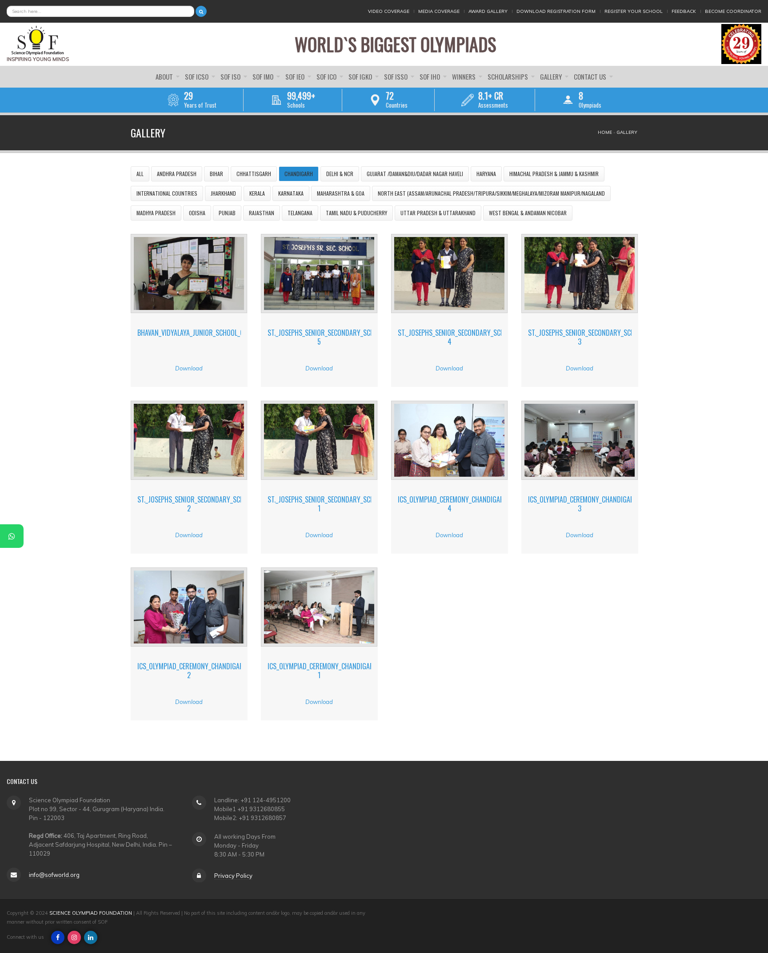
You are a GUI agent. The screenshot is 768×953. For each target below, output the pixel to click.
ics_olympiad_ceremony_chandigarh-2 (193, 670)
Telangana (300, 213)
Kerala (257, 193)
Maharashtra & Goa (340, 193)
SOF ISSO (396, 76)
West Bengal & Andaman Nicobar (528, 213)
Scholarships (508, 76)
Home (605, 132)
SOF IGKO (360, 76)
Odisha (197, 213)
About (165, 76)
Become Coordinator (733, 11)
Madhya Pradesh (156, 213)
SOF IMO (263, 76)
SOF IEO (295, 76)
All (140, 173)
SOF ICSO (197, 76)
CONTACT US (591, 76)
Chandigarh (298, 173)
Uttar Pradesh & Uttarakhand (438, 213)
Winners (464, 76)
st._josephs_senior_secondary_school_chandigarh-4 (477, 336)
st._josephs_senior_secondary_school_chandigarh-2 (216, 503)
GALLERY (551, 76)
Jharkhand (223, 193)
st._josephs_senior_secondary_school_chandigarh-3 (607, 336)
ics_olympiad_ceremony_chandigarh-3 (584, 503)
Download (189, 368)
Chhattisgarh (253, 173)
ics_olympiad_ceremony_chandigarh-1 (324, 670)
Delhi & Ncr (339, 173)
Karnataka (291, 193)
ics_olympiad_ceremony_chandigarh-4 (454, 503)
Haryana (486, 173)
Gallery (626, 132)
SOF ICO (327, 76)
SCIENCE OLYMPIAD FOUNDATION (90, 913)
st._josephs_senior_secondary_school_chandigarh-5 (347, 336)
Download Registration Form (556, 11)
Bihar (216, 173)
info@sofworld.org (54, 874)
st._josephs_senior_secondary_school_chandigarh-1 (347, 503)
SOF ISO (231, 76)
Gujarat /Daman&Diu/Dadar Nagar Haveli (415, 173)
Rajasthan (261, 213)
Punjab (227, 213)
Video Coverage (388, 11)
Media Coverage (439, 11)
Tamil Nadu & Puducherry (356, 213)
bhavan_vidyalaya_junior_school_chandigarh (206, 332)
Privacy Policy (233, 875)
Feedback (684, 11)
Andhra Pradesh (176, 173)
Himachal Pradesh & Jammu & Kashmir (554, 173)
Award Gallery (488, 11)
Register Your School (633, 11)
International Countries (166, 193)
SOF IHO (430, 76)
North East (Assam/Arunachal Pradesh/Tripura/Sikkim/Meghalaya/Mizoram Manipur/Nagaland (491, 193)
